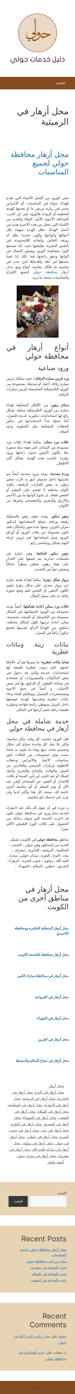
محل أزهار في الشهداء (39, 1118)
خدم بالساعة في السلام (48, 1274)
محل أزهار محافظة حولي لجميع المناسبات (39, 163)
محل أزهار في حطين (42, 1137)
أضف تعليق (55, 1162)
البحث (62, 1193)
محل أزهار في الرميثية (39, 1098)
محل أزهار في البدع (49, 1092)
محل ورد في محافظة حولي (46, 1261)
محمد (62, 1336)
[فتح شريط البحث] (6, 84)
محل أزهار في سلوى (37, 1143)
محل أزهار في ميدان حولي (36, 1156)
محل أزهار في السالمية (25, 1105)
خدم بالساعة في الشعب (48, 1280)
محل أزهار (56, 1086)
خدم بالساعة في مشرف (48, 1267)
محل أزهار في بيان (55, 1130)
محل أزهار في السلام (53, 1111)
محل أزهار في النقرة (26, 1124)
